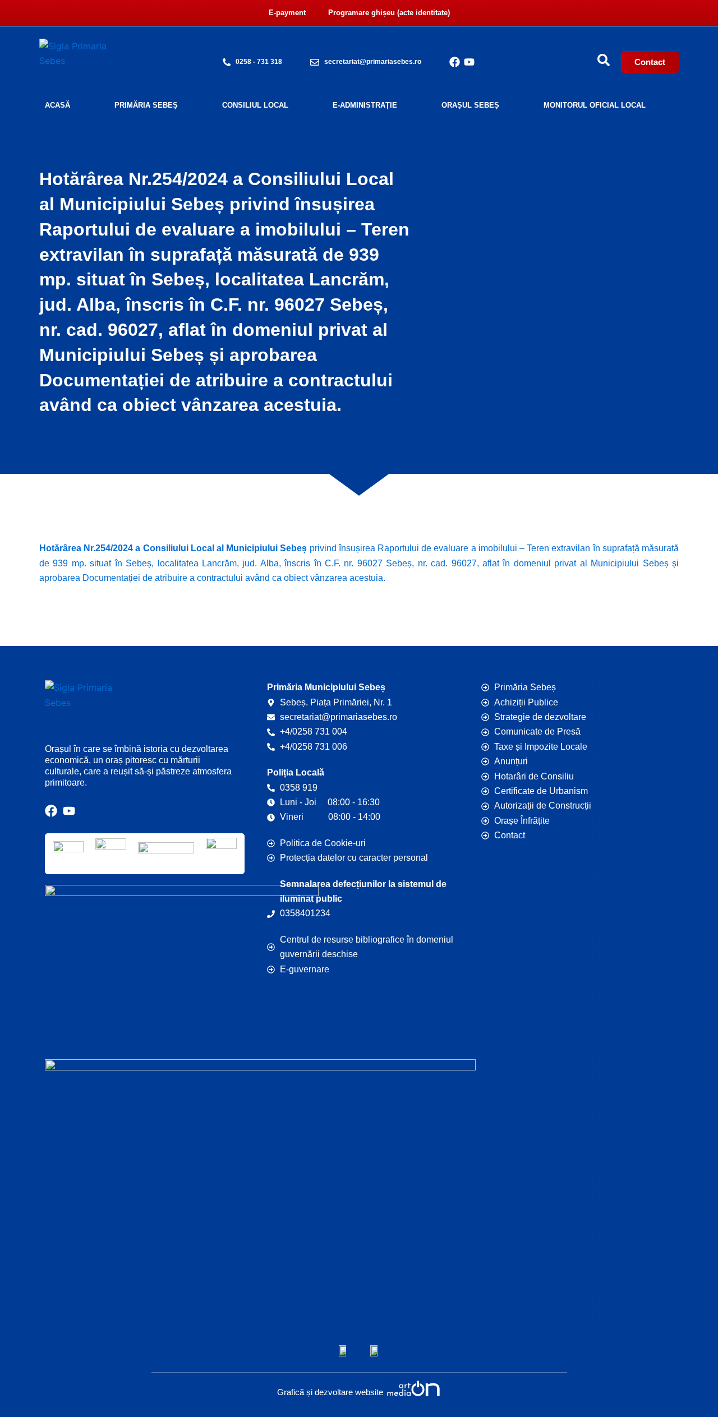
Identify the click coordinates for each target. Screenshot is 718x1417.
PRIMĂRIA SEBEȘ (146, 105)
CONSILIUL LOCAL (255, 105)
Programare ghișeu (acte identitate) (389, 12)
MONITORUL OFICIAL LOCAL (595, 105)
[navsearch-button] (603, 60)
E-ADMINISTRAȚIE (365, 105)
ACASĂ (57, 105)
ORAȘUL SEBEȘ (470, 105)
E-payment (287, 12)
